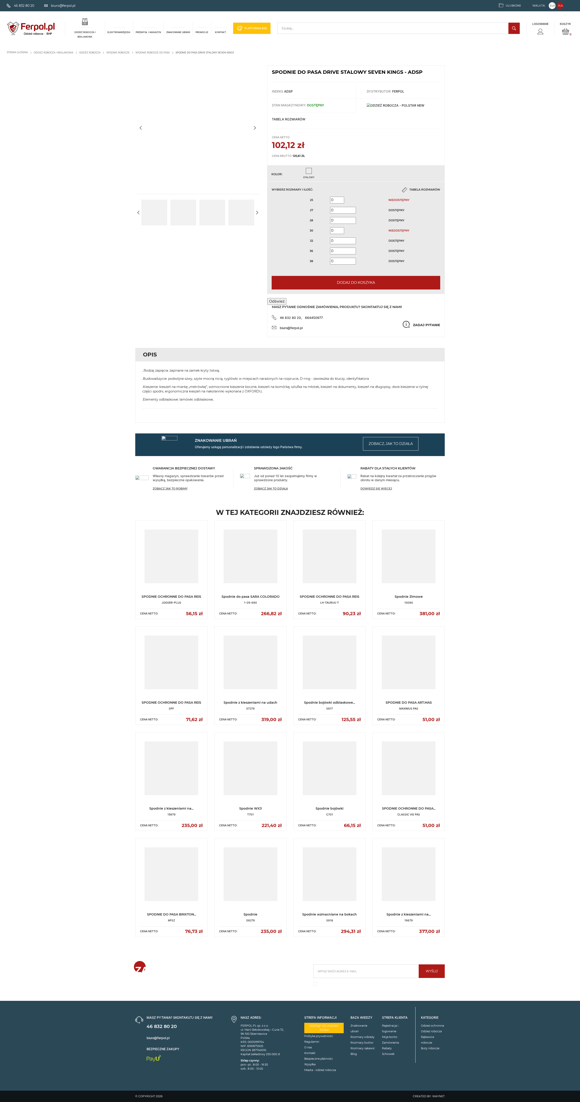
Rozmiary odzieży (362, 1037)
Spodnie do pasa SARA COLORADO (251, 597)
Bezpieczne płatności (318, 1058)
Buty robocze (430, 1048)
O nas (308, 1047)
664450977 (314, 318)
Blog (353, 1054)
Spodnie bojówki (329, 808)
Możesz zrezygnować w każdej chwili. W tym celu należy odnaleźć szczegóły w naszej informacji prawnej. (376, 985)
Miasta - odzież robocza (320, 1070)
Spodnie (250, 914)
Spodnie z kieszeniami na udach (250, 702)
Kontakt (309, 1053)
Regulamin (311, 1041)
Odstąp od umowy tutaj (324, 1028)
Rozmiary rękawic (362, 1048)
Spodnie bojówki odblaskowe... (329, 702)
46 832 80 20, (291, 318)
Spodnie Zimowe (409, 597)
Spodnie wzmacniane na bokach (329, 914)
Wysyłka (310, 1064)
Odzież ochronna (432, 1025)
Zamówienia (390, 1042)
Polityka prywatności (318, 1036)
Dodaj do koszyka (356, 282)
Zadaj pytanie (426, 325)
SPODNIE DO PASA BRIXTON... (171, 914)
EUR (552, 5)
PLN (560, 5)
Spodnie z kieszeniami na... (171, 808)
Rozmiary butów (361, 1042)
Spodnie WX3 (250, 808)
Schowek (388, 1054)
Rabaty (387, 1048)
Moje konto (389, 1037)
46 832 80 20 (162, 1026)
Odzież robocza (431, 1031)
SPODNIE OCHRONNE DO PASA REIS (171, 597)
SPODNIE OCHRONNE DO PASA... (408, 808)
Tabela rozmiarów (288, 119)
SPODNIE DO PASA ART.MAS (409, 702)
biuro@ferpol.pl (291, 328)
